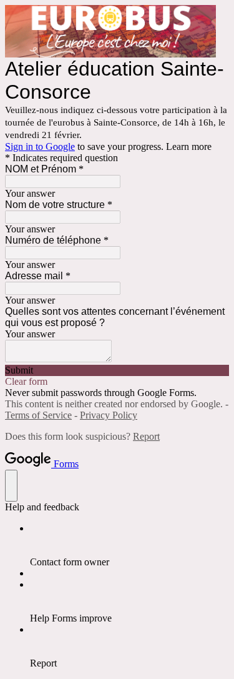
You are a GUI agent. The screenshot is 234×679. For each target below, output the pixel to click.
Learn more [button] (189, 146)
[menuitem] (129, 545)
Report (146, 436)
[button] (117, 370)
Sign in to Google (40, 146)
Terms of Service (38, 415)
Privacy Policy (108, 415)
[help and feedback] (11, 486)
